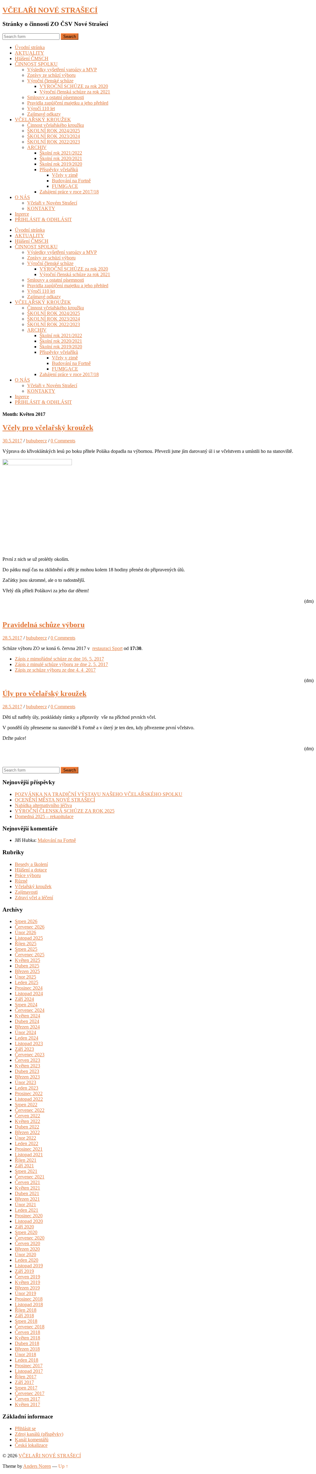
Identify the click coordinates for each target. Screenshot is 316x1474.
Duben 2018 (27, 1343)
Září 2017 (24, 1382)
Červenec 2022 (29, 1110)
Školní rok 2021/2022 (61, 152)
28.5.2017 (12, 637)
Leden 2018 (26, 1360)
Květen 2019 (27, 1282)
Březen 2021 (27, 1199)
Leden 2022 (26, 1143)
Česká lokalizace (31, 1445)
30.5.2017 (12, 440)
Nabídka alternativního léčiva (43, 805)
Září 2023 (24, 1049)
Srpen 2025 (26, 949)
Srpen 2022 (26, 1104)
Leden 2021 (26, 1210)
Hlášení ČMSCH (31, 58)
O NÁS (22, 197)
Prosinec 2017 (29, 1365)
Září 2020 (24, 1226)
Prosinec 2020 (29, 1215)
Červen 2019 (27, 1276)
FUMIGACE (65, 186)
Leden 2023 (26, 1088)
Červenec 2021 (29, 1176)
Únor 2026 (25, 932)
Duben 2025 (27, 965)
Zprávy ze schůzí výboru (51, 75)
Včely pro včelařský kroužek (47, 428)
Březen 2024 (27, 1026)
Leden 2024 (26, 1038)
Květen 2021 (27, 1187)
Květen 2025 (27, 960)
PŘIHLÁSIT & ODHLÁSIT (43, 219)
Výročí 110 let (41, 108)
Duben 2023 (27, 1071)
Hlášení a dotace (31, 869)
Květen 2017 (27, 1404)
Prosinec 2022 (29, 1093)
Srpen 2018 (26, 1321)
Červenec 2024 (29, 1010)
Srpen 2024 (26, 1004)
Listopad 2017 (29, 1371)
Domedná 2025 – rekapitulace (44, 816)
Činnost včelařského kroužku (55, 125)
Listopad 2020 (29, 1221)
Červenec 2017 (29, 1393)
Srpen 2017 (26, 1387)
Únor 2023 (25, 1082)
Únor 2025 (25, 976)
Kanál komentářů (31, 1439)
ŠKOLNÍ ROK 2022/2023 (53, 141)
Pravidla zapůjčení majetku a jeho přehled (67, 103)
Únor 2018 (25, 1354)
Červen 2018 (27, 1332)
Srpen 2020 (26, 1232)
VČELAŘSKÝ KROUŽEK (43, 119)
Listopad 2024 (29, 993)
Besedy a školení (31, 864)
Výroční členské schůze (50, 80)
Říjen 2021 (25, 1160)
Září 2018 (24, 1315)
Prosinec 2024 (29, 988)
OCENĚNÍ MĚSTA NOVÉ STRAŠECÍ (55, 799)
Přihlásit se (25, 1428)
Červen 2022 (27, 1115)
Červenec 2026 (29, 927)
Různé (21, 881)
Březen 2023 (27, 1076)
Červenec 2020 (29, 1237)
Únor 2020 (25, 1254)
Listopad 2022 (29, 1099)
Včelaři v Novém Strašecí (52, 202)
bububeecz (36, 440)
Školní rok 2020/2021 (61, 158)
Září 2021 (24, 1165)
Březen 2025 (27, 971)
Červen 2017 (27, 1399)
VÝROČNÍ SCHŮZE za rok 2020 (74, 86)
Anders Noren (37, 1466)
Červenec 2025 (29, 954)
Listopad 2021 (29, 1154)
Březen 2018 (27, 1349)
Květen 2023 (27, 1065)
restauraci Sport (107, 648)
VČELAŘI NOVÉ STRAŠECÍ (50, 10)
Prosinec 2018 (29, 1299)
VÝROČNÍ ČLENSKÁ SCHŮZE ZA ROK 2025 (64, 811)
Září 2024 (24, 999)
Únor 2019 (25, 1293)
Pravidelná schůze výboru (43, 625)
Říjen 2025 (25, 943)
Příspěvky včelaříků (59, 169)
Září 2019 (24, 1271)
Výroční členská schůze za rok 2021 (75, 91)
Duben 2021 (27, 1193)
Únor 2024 (25, 1032)
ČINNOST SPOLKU (36, 64)
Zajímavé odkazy (44, 114)
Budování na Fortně (71, 180)
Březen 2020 (27, 1249)
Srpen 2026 (26, 921)
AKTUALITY (29, 53)
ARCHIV (37, 147)
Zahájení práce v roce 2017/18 (69, 191)
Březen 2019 (27, 1287)
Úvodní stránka (30, 47)
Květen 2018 (27, 1337)
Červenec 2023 (29, 1054)
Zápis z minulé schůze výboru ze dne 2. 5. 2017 (61, 664)
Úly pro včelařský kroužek (44, 693)
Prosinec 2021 (29, 1149)
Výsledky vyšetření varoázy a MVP (62, 69)
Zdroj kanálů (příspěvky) (39, 1434)
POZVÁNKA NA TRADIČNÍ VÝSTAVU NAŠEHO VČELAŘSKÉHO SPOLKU (98, 794)
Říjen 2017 (25, 1376)
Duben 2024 (27, 1021)
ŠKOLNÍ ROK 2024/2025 (53, 130)
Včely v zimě (65, 175)
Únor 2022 (25, 1138)
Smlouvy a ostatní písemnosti (55, 97)
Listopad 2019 (29, 1265)
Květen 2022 (27, 1121)
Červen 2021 (27, 1182)
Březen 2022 (27, 1132)
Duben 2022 (27, 1126)
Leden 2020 (26, 1260)
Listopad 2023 (29, 1043)
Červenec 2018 (29, 1326)
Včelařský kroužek (33, 886)
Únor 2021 (25, 1204)
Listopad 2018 (29, 1304)
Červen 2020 (27, 1243)
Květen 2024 (27, 1015)
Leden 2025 (26, 982)
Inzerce (22, 214)
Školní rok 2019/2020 (61, 164)
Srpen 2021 (26, 1171)
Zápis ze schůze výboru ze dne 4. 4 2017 (55, 670)
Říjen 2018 (25, 1310)
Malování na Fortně (57, 840)
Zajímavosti (26, 892)
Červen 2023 (27, 1060)
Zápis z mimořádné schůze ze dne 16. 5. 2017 (59, 658)
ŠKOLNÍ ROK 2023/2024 (53, 136)
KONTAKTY (41, 208)
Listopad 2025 (29, 938)
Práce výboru (28, 875)
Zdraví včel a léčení (34, 897)
